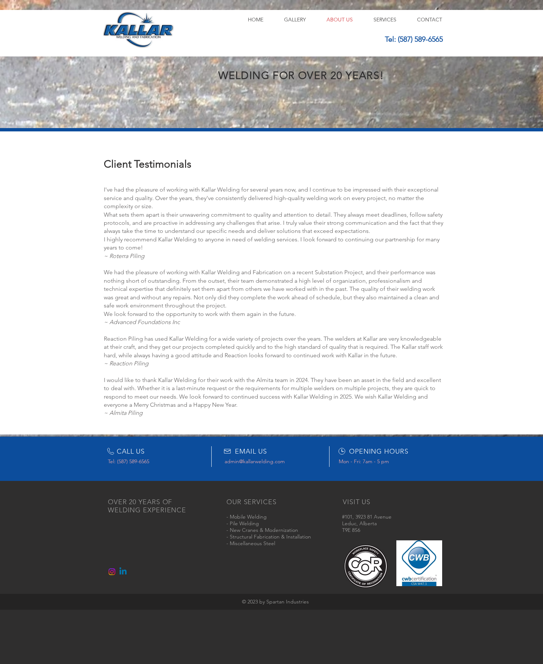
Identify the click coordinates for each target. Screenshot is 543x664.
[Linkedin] (123, 571)
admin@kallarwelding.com (255, 461)
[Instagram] (111, 571)
